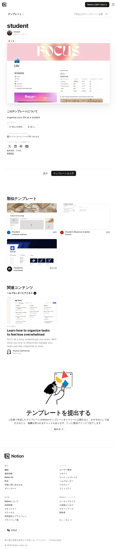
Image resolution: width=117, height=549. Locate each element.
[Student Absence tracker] (85, 216)
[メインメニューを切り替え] (113, 4)
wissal (17, 31)
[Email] (27, 146)
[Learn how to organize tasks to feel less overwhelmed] (32, 310)
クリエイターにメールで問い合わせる (24, 136)
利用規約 (10, 153)
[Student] (32, 216)
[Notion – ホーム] (58, 456)
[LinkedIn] (15, 146)
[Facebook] (21, 146)
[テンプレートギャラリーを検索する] (107, 14)
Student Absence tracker (77, 231)
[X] (9, 146)
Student (16, 231)
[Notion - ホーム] (4, 4)
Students (18, 267)
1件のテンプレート (21, 34)
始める (58, 429)
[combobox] (91, 14)
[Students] (32, 252)
